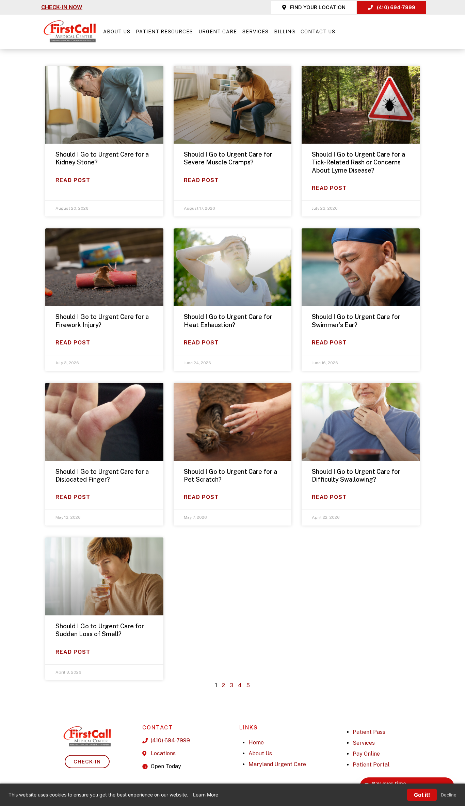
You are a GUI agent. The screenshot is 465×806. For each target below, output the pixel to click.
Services (255, 31)
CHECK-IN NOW (61, 7)
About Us (116, 31)
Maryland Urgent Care (277, 764)
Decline (448, 795)
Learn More (205, 794)
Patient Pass (369, 732)
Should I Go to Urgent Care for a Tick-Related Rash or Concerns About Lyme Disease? (358, 162)
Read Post (72, 180)
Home (256, 742)
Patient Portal (371, 764)
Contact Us (318, 31)
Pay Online (366, 754)
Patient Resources (164, 31)
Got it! (422, 794)
